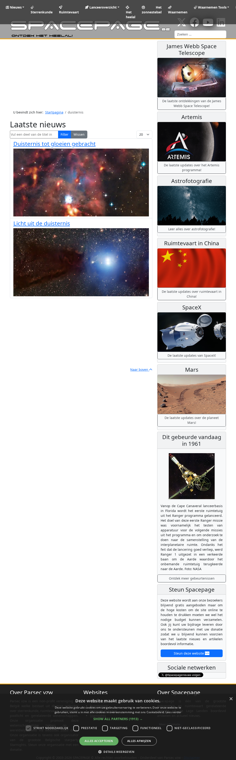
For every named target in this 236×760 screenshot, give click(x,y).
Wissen (79, 134)
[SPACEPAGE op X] (181, 24)
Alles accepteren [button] (99, 741)
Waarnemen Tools (212, 7)
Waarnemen (177, 12)
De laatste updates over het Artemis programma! (191, 167)
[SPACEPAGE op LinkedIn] (221, 24)
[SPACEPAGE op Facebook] (194, 24)
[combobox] (200, 34)
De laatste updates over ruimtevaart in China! (191, 294)
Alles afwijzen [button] (139, 741)
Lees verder (173, 712)
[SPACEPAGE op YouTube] (208, 24)
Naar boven (139, 369)
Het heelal (130, 14)
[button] (118, 718)
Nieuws (15, 7)
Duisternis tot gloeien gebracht (54, 143)
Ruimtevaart (69, 12)
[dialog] (118, 727)
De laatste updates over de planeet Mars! (192, 420)
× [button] (231, 699)
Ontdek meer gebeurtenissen (192, 578)
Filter (64, 134)
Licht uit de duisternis (41, 223)
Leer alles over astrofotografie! (191, 229)
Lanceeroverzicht (102, 7)
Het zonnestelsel (152, 9)
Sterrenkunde (42, 12)
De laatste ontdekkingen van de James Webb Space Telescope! (191, 103)
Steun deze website (189, 653)
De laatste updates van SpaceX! (192, 355)
